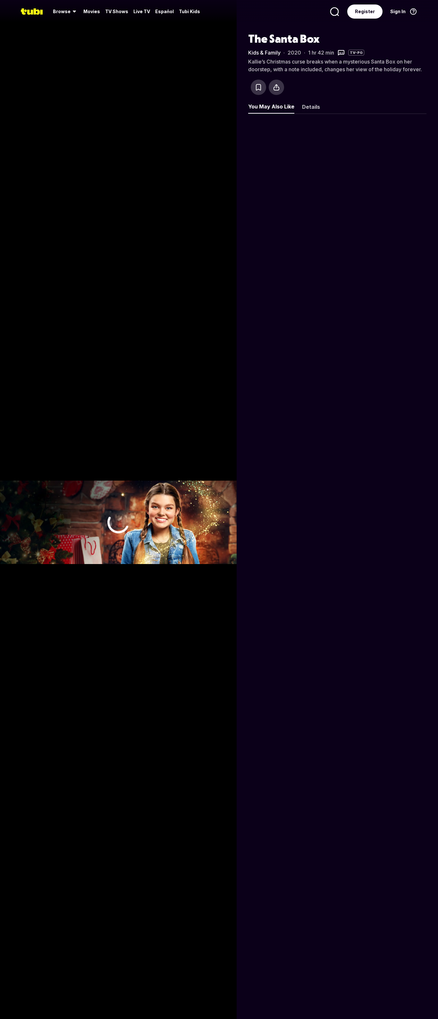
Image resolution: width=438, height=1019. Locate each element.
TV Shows (116, 11)
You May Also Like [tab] (271, 106)
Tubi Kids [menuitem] (189, 11)
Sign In (398, 11)
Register (365, 11)
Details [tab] (311, 107)
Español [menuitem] (164, 11)
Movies (91, 11)
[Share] (276, 87)
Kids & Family (264, 52)
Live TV (141, 11)
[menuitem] (65, 11)
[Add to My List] (258, 87)
